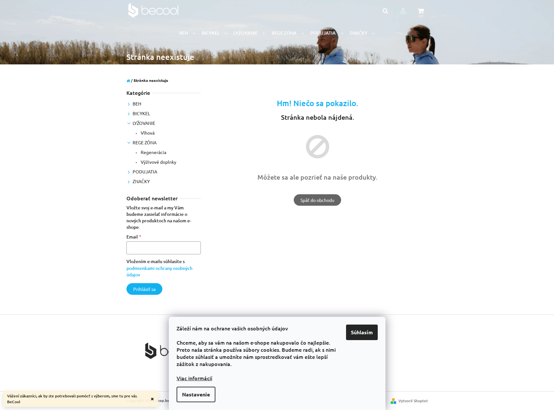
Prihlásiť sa (144, 289)
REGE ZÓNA (145, 142)
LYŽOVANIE (144, 123)
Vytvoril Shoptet (413, 401)
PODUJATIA (145, 171)
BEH (137, 103)
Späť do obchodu (317, 200)
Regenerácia (153, 152)
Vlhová (147, 133)
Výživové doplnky (158, 162)
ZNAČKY (141, 181)
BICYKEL (141, 113)
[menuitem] (187, 33)
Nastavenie (196, 394)
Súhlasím (362, 332)
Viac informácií (194, 378)
